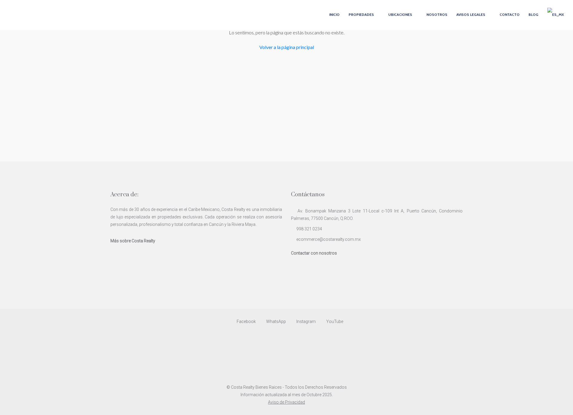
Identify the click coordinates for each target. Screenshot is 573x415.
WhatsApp (276, 321)
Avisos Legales (470, 14)
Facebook (246, 321)
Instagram (306, 321)
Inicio (334, 14)
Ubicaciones (400, 14)
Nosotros (436, 14)
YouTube (334, 321)
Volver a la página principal (286, 47)
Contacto (510, 14)
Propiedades (361, 14)
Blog (533, 14)
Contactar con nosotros (314, 253)
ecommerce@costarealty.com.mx (328, 239)
